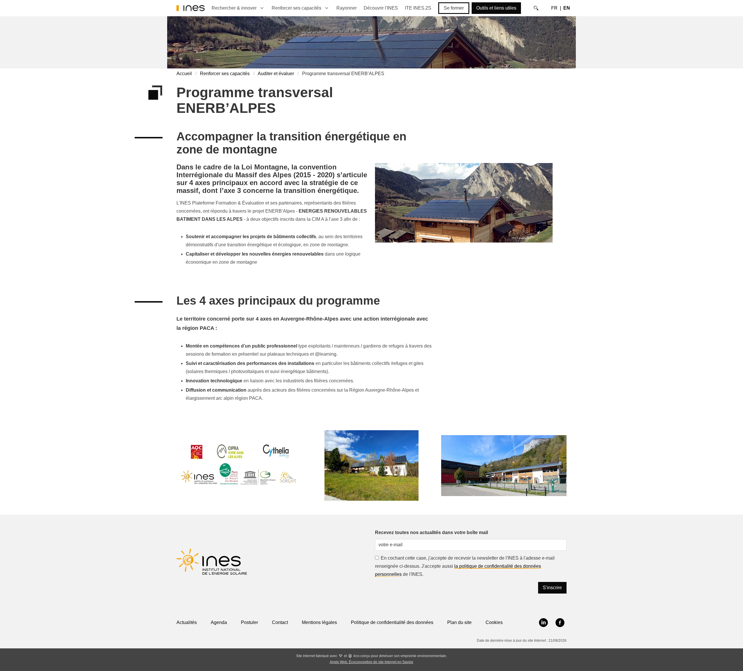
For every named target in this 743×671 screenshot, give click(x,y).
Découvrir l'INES (381, 8)
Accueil (184, 73)
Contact (280, 622)
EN (566, 8)
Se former (454, 8)
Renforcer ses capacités (296, 8)
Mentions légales (319, 622)
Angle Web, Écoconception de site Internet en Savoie (371, 662)
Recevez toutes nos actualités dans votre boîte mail (431, 532)
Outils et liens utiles (496, 8)
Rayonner (346, 8)
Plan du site (459, 622)
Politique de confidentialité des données (392, 622)
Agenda (219, 622)
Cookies (494, 622)
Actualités (186, 622)
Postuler (249, 622)
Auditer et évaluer (276, 73)
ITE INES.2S (418, 8)
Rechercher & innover (234, 8)
